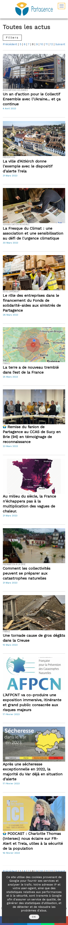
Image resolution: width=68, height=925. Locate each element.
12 (51, 44)
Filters (12, 37)
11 (47, 44)
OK (34, 916)
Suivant (60, 44)
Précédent (10, 44)
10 (41, 44)
